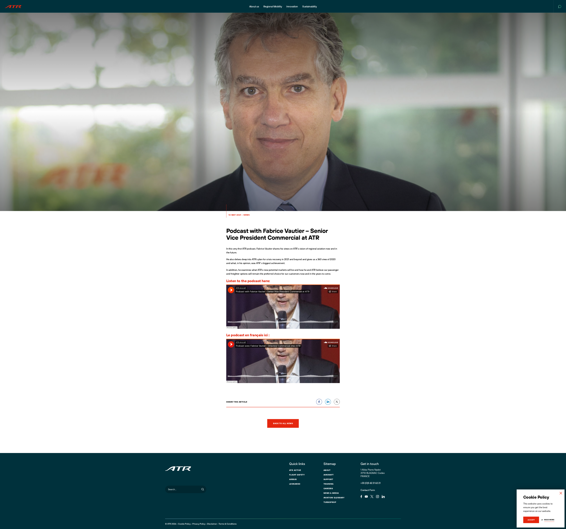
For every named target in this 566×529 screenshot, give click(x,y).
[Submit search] (202, 489)
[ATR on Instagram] (377, 496)
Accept (531, 520)
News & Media (331, 493)
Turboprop (330, 502)
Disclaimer (212, 524)
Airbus (293, 479)
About (327, 470)
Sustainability (309, 6)
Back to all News (283, 423)
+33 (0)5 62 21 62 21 (370, 482)
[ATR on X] (371, 496)
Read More (549, 520)
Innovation (292, 6)
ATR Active (295, 470)
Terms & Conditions (228, 524)
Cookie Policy (184, 524)
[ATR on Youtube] (366, 496)
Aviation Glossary (334, 497)
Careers (328, 488)
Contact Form (368, 490)
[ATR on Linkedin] (383, 496)
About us (254, 6)
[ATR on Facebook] (361, 496)
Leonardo (294, 484)
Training (329, 484)
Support (328, 479)
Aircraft (329, 475)
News (246, 215)
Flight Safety (297, 475)
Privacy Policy (198, 524)
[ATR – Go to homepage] (13, 6)
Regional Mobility (272, 6)
